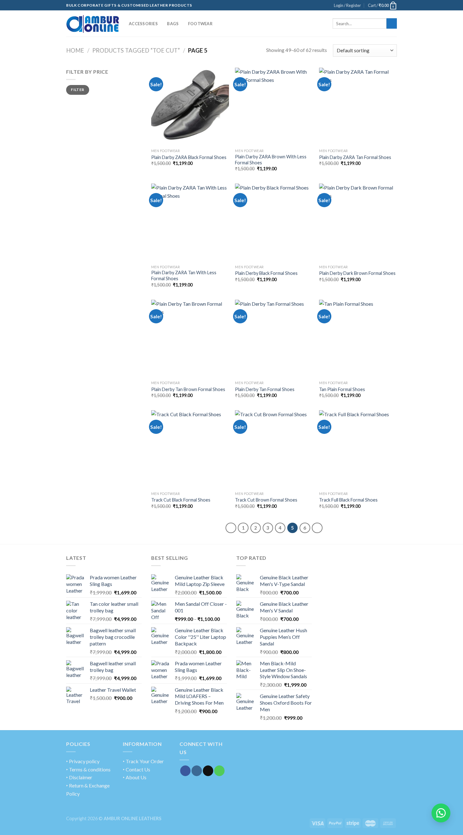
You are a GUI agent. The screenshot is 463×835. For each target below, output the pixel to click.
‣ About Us (134, 777)
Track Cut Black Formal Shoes (180, 500)
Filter (77, 89)
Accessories (143, 23)
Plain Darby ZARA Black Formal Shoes (188, 157)
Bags (173, 23)
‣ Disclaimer (79, 777)
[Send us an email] (208, 770)
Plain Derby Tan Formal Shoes (264, 389)
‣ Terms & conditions (88, 769)
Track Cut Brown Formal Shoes (266, 500)
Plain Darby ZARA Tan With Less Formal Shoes (183, 275)
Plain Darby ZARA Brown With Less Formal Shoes (270, 159)
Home (75, 50)
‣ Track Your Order (143, 761)
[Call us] (219, 770)
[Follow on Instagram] (196, 770)
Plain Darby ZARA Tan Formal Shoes (355, 157)
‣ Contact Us (136, 769)
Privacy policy (84, 761)
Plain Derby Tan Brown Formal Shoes (188, 389)
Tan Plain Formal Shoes (342, 389)
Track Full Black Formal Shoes (348, 500)
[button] (441, 813)
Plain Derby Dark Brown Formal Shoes (357, 273)
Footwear (200, 23)
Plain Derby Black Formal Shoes (266, 273)
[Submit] (391, 23)
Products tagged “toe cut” (136, 50)
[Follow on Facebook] (185, 770)
